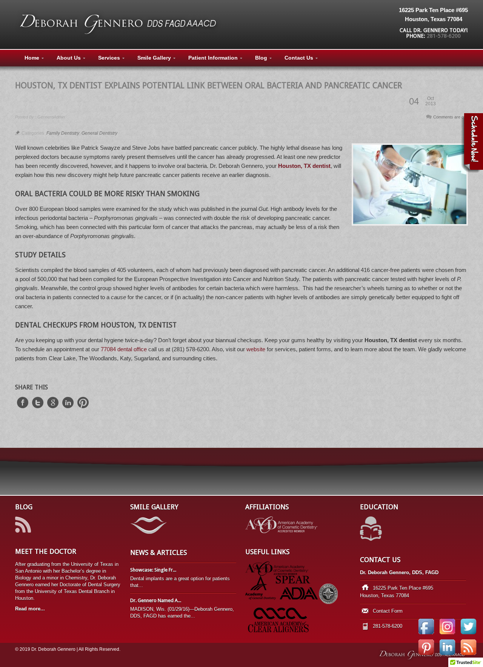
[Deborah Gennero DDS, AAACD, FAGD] (119, 37)
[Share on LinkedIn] (68, 406)
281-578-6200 (444, 36)
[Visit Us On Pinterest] (426, 656)
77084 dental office (124, 349)
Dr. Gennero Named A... (155, 600)
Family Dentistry (62, 133)
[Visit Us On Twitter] (468, 635)
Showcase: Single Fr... (153, 570)
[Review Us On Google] (468, 656)
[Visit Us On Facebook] (426, 635)
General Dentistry (99, 133)
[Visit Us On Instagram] (447, 635)
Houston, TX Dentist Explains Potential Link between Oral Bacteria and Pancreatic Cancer (208, 85)
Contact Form (388, 611)
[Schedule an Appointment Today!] (472, 143)
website (255, 349)
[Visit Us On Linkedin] (447, 656)
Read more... (30, 609)
